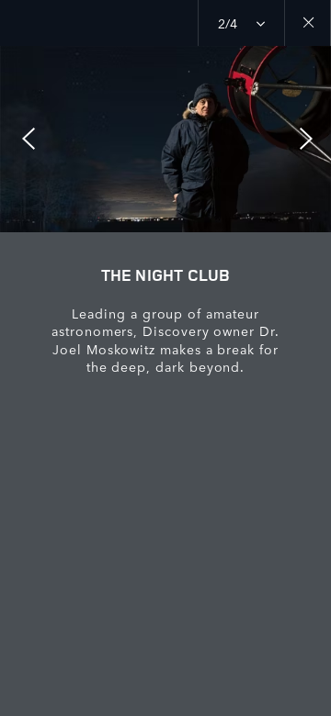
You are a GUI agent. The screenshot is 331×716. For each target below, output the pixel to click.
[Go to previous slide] (20, 138)
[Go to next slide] (311, 138)
